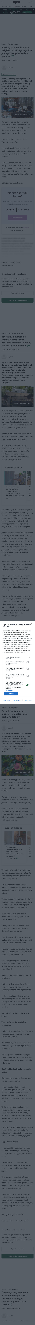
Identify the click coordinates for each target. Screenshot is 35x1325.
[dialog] (17, 662)
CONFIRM (10, 693)
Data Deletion (7, 700)
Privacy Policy (28, 700)
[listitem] (17, 658)
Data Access (17, 700)
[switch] (27, 662)
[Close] (31, 625)
